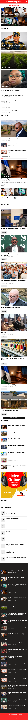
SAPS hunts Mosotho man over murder (16, 445)
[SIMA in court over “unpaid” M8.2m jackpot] (20, 192)
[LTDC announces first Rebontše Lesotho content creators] (14, 270)
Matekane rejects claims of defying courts (10, 105)
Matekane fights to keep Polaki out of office (10, 110)
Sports (16, 718)
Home (3, 717)
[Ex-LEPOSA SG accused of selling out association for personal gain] (14, 41)
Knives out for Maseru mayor (12, 518)
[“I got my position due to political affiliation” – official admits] (4, 687)
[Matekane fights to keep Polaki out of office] (4, 651)
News (2, 210)
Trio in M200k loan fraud (12, 591)
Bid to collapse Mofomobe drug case (15, 577)
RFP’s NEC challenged (6, 332)
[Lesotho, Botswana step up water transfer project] (14, 218)
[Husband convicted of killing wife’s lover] (14, 375)
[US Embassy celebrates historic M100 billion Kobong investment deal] (4, 460)
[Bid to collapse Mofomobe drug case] (7, 192)
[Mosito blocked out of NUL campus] (14, 297)
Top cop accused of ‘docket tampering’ (15, 143)
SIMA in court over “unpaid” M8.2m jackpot (16, 584)
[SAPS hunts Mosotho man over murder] (4, 447)
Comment (12, 718)
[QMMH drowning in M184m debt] (14, 400)
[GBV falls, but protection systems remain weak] (4, 599)
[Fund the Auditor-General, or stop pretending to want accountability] (4, 635)
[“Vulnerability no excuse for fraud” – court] (14, 169)
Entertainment (22, 717)
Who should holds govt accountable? (14, 538)
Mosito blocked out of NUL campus (10, 307)
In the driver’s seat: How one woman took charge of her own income (21, 23)
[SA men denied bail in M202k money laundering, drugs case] (4, 440)
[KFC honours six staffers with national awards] (4, 622)
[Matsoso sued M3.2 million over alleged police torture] (4, 628)
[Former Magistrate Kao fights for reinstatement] (14, 128)
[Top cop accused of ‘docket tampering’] (4, 145)
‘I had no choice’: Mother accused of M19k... (17, 150)
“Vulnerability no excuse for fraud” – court (14, 7)
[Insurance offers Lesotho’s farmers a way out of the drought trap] (14, 60)
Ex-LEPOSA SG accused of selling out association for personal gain (20, 14)
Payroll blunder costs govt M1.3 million (16, 452)
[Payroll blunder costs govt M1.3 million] (4, 454)
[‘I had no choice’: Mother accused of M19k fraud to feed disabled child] (4, 152)
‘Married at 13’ (9, 531)
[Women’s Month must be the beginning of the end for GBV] (4, 467)
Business (10, 717)
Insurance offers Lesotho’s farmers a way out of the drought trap (7, 23)
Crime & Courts (16, 717)
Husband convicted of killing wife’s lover (11, 385)
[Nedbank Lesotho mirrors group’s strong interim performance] (14, 243)
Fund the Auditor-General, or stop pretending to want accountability (16, 634)
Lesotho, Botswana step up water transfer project (14, 228)
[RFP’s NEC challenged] (14, 322)
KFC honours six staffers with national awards (10, 90)
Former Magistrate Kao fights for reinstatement (11, 138)
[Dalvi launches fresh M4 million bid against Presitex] (14, 348)
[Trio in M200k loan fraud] (4, 592)
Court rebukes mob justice (12, 525)
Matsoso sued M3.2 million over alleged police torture (12, 95)
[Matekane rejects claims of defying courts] (4, 644)
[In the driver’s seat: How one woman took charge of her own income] (14, 79)
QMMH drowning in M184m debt (9, 410)
